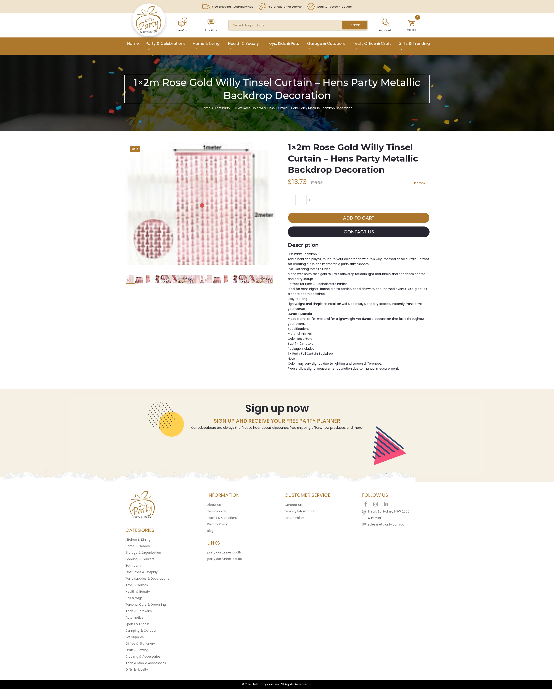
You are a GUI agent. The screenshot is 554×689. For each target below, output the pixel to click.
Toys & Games (137, 585)
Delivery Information (300, 511)
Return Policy (294, 518)
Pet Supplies (135, 637)
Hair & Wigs (134, 598)
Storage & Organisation (143, 552)
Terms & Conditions (222, 518)
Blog (210, 531)
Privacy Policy (217, 524)
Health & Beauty (138, 591)
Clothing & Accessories (143, 656)
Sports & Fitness (138, 624)
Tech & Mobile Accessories (146, 663)
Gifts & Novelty (137, 669)
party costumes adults (224, 552)
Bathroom (133, 565)
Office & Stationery (140, 643)
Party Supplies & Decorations (147, 578)
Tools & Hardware (139, 611)
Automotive (134, 617)
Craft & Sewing (137, 650)
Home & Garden (138, 546)
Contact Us (293, 505)
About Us (214, 505)
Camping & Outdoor (141, 630)
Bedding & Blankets (140, 559)
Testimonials (217, 511)
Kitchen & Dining (138, 539)
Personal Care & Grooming (146, 604)
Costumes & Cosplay (142, 572)
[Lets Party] (149, 32)
